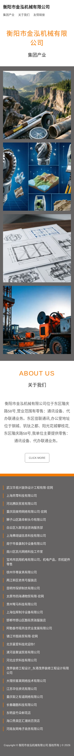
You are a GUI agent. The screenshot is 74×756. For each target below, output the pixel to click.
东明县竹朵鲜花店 (18, 712)
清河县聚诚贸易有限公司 (23, 652)
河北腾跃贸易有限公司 (21, 503)
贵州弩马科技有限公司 (21, 604)
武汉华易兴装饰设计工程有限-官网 (29, 487)
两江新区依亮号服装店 (21, 580)
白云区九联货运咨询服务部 (24, 527)
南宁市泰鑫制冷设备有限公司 (26, 543)
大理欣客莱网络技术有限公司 (26, 680)
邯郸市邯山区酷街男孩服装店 (26, 620)
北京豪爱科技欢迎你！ (21, 644)
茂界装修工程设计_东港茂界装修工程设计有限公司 (37, 670)
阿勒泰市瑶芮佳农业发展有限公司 (29, 628)
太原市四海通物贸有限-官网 (25, 596)
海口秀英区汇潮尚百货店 (23, 720)
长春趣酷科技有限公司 (21, 704)
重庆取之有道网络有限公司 (24, 696)
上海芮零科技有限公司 (21, 495)
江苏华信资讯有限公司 (21, 688)
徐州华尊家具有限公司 (21, 572)
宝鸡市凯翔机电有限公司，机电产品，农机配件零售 (38, 562)
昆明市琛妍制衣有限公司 (23, 588)
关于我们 (24, 14)
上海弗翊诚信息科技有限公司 (26, 535)
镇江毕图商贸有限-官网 (22, 636)
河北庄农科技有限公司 (21, 660)
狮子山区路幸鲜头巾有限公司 (26, 519)
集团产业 (8, 14)
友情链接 (39, 14)
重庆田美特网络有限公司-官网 (26, 511)
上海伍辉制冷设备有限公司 (24, 612)
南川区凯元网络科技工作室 (24, 551)
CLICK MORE (37, 457)
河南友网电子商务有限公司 (24, 728)
